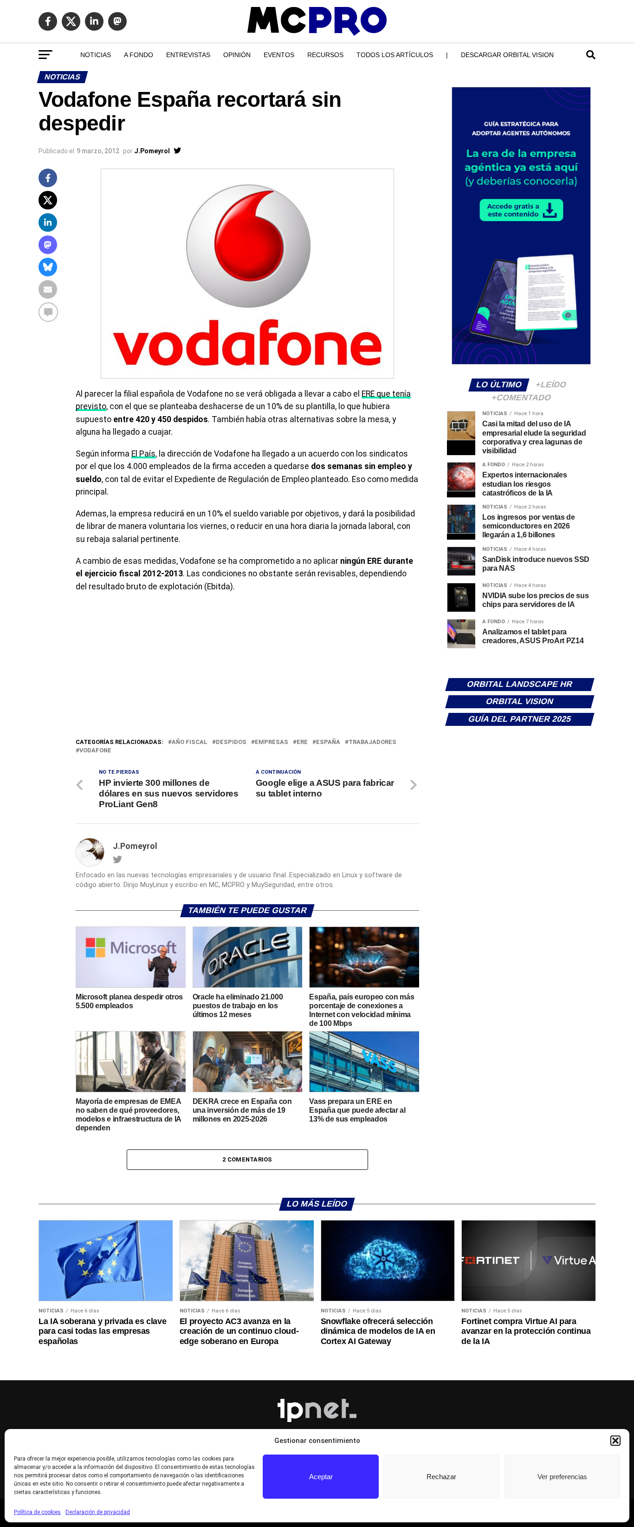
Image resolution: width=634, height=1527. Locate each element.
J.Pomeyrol (152, 151)
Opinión (237, 55)
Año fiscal (189, 742)
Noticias (95, 55)
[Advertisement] (247, 667)
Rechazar (441, 1477)
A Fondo (138, 55)
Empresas (271, 742)
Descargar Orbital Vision (507, 55)
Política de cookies (37, 1512)
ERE (302, 742)
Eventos (279, 55)
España (328, 742)
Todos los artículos (394, 55)
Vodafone (95, 751)
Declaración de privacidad (97, 1512)
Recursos (325, 55)
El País (143, 453)
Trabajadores (372, 742)
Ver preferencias (562, 1477)
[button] (615, 1440)
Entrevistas (188, 55)
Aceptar (321, 1477)
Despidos (231, 742)
